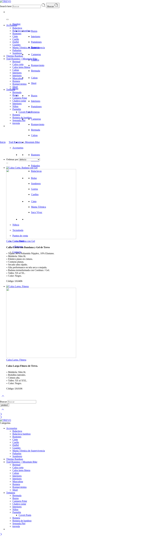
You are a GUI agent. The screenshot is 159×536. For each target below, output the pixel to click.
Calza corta (17, 64)
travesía (16, 123)
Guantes (16, 44)
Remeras (35, 112)
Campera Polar (19, 98)
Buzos (34, 31)
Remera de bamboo (22, 117)
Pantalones (36, 42)
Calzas (34, 77)
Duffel (15, 42)
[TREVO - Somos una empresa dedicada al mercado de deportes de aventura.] (5, 1)
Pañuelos (35, 165)
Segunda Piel (18, 120)
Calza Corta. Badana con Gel (20, 241)
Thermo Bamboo (14, 56)
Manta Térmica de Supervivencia (28, 47)
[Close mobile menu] (1, 417)
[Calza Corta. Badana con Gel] (82, 203)
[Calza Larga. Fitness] (82, 321)
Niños (15, 106)
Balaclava (17, 28)
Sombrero (17, 53)
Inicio (3, 142)
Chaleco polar (19, 100)
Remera (16, 81)
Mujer (15, 88)
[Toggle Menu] (7, 19)
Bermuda (35, 70)
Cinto (15, 36)
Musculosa (17, 78)
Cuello (15, 39)
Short (33, 83)
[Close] (1, 414)
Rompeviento (37, 65)
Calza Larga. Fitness (16, 359)
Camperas (36, 54)
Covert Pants (25, 112)
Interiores (35, 36)
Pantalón (16, 109)
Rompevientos (19, 84)
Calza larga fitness (21, 67)
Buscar (50, 6)
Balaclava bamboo (21, 30)
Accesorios (17, 147)
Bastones (35, 154)
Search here (6, 6)
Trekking (10, 89)
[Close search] (3, 411)
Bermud (16, 61)
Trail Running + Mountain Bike (21, 58)
